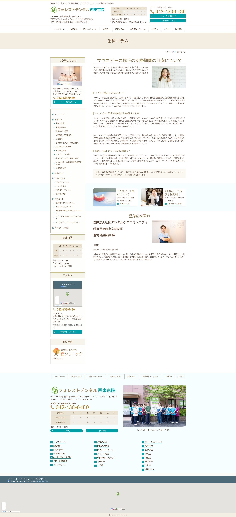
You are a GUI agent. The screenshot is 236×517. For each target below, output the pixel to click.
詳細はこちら (58, 359)
